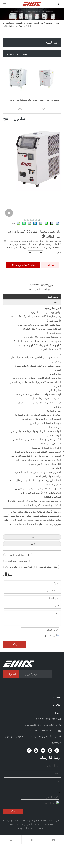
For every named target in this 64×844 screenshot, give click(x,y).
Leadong (41, 828)
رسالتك (50, 265)
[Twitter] (43, 750)
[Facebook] (56, 750)
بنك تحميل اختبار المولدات (17, 555)
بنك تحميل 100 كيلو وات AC (18, 566)
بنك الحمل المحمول (47, 566)
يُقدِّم (15, 644)
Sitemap (13, 824)
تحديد (55, 302)
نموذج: (51, 285)
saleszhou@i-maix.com (43, 730)
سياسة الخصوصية (26, 828)
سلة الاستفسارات (25, 265)
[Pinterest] (29, 750)
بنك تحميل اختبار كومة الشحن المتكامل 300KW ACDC (18, 99)
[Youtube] (36, 750)
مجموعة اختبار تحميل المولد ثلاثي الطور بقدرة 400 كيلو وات (46, 99)
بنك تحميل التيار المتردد (16, 561)
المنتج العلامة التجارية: (43, 289)
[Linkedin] (50, 750)
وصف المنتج (52, 296)
